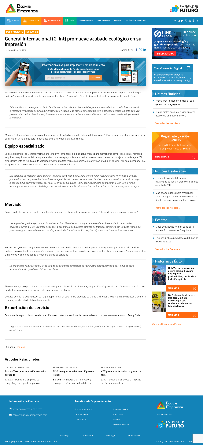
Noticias (15, 20)
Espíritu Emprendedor (136, 20)
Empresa (20, 347)
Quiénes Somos (82, 414)
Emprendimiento (86, 20)
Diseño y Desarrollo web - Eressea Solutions (176, 441)
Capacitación (33, 20)
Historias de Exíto (121, 424)
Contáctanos (80, 419)
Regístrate (162, 157)
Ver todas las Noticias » (167, 123)
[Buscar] (197, 21)
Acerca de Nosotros (83, 409)
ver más (173, 288)
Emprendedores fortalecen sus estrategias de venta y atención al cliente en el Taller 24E (176, 182)
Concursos (118, 414)
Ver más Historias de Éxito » (166, 324)
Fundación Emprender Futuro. (45, 441)
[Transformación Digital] (172, 74)
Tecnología (64, 435)
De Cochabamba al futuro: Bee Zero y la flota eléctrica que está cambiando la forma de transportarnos (181, 300)
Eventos (118, 20)
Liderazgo (110, 435)
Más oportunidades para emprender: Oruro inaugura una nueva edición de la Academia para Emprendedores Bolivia (176, 197)
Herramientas (54, 20)
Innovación (32, 31)
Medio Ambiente (14, 31)
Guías (72, 20)
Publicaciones (103, 20)
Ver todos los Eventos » (167, 249)
